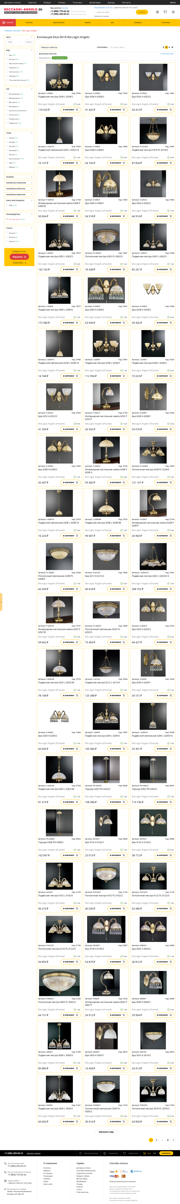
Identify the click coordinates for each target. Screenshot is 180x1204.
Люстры (14, 59)
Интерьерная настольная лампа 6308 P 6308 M (59, 205)
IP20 (13, 205)
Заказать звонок (34, 1153)
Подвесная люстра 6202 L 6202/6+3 (150, 575)
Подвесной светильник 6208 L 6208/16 (58, 522)
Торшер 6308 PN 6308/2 (50, 842)
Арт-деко (13, 146)
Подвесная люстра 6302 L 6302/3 (149, 256)
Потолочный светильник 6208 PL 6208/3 (55, 577)
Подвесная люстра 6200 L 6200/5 (102, 735)
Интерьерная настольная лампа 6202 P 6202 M (59, 631)
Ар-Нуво (13, 142)
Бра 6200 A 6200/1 (141, 682)
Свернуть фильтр (49, 47)
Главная (8, 30)
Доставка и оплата (12, 2)
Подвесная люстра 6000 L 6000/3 (55, 1055)
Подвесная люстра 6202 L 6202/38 (56, 682)
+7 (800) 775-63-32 (68, 11)
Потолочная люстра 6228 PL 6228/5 (150, 469)
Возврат (47, 2)
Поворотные (14, 119)
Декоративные (16, 98)
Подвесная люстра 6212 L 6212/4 (102, 682)
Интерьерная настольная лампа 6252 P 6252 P (106, 418)
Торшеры (14, 76)
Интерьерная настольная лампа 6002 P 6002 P (106, 1003)
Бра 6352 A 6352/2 (141, 96)
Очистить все (167, 54)
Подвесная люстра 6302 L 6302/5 (55, 256)
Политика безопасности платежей (123, 1181)
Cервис (80, 1163)
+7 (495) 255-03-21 (68, 14)
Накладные (14, 106)
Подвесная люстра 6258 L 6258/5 (102, 362)
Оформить (166, 1153)
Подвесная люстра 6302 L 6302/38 (56, 788)
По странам (47, 1173)
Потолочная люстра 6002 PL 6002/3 (57, 1002)
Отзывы (62, 2)
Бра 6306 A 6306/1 (94, 203)
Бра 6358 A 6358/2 (94, 96)
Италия (14, 241)
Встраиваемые (16, 94)
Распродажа (48, 1176)
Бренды (111, 2)
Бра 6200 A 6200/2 (47, 735)
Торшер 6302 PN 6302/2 (144, 788)
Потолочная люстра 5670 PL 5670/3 (150, 1108)
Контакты (126, 2)
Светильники (16, 72)
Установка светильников (86, 1170)
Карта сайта (47, 1184)
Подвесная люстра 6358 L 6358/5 (55, 96)
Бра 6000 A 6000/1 (141, 1002)
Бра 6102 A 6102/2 (141, 842)
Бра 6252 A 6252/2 (47, 416)
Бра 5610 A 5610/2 (141, 1055)
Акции (45, 1181)
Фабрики (46, 1170)
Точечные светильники (19, 80)
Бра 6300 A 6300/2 (94, 309)
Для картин (14, 102)
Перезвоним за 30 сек (103, 8)
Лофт (12, 163)
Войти (173, 2)
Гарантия (32, 2)
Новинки (46, 1179)
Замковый (14, 150)
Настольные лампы (18, 63)
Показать (18, 257)
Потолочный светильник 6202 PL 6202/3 (102, 631)
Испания (13, 237)
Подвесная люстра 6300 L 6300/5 (55, 309)
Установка (77, 2)
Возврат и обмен (83, 1176)
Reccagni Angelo (58, 58)
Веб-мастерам (82, 1179)
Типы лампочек (83, 1192)
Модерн (13, 167)
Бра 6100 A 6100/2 (94, 948)
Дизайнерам (95, 2)
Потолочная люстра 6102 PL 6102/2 (104, 895)
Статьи (79, 1189)
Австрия (13, 233)
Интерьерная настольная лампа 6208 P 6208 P (153, 524)
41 (168, 1140)
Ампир (13, 138)
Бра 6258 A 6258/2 (141, 309)
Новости (80, 1187)
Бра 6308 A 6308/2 (94, 149)
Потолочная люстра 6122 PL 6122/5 (57, 948)
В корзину (68, 109)
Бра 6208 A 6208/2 (47, 469)
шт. (149, 1153)
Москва (65, 8)
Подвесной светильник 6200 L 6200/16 (152, 735)
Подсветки (14, 68)
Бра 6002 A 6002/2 (141, 948)
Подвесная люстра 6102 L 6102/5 (55, 895)
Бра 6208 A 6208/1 (141, 416)
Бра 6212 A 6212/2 (94, 575)
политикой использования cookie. (124, 1193)
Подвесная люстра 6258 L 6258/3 (149, 362)
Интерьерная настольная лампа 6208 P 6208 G (106, 471)
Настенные (14, 115)
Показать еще (106, 1132)
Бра (12, 55)
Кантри (13, 155)
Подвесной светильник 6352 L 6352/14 (58, 149)
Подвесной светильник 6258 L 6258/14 (58, 362)
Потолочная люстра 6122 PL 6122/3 (150, 895)
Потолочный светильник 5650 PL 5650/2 (102, 1110)
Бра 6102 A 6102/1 (94, 842)
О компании (50, 1163)
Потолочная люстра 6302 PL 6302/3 (104, 256)
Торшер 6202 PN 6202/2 (97, 788)
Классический (16, 159)
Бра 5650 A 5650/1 (94, 1055)
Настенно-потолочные (18, 111)
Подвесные (15, 123)
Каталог (10, 23)
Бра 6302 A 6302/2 (141, 203)
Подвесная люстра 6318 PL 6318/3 (150, 149)
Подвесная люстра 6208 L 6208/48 (103, 522)
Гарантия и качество (84, 1173)
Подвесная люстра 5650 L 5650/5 (55, 1108)
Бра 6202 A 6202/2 (141, 629)
